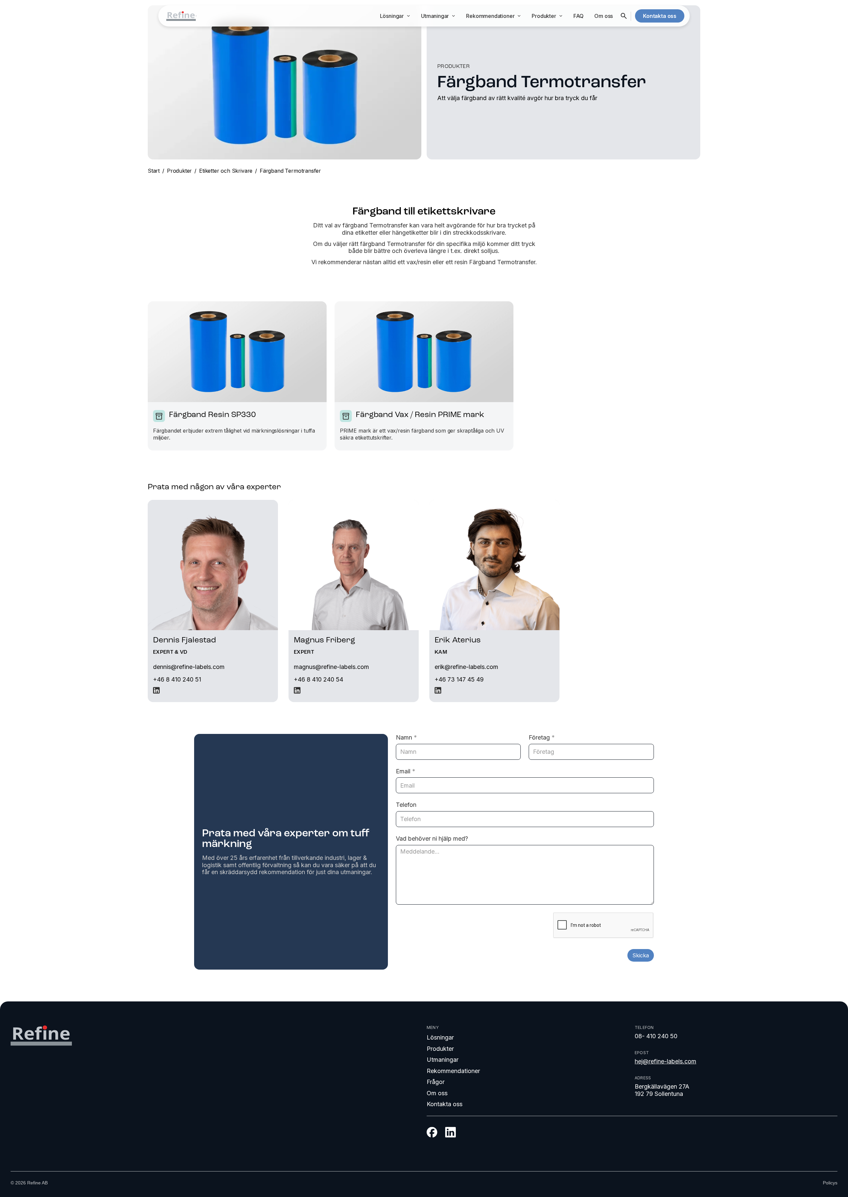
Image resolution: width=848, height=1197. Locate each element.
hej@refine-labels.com (665, 1061)
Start (154, 170)
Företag (542, 737)
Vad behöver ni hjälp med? (432, 838)
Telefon (406, 804)
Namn (406, 737)
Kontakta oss (444, 1104)
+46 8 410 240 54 (318, 679)
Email (405, 771)
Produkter (179, 170)
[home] (181, 16)
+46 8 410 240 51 (177, 679)
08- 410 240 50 (656, 1036)
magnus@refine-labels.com (331, 666)
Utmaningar (442, 1059)
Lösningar (440, 1037)
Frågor (436, 1081)
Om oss (603, 16)
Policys (830, 1182)
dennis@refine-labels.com (189, 666)
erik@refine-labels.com (466, 666)
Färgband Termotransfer (290, 170)
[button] (395, 16)
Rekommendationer (453, 1070)
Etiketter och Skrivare (225, 170)
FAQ (578, 16)
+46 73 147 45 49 (459, 679)
